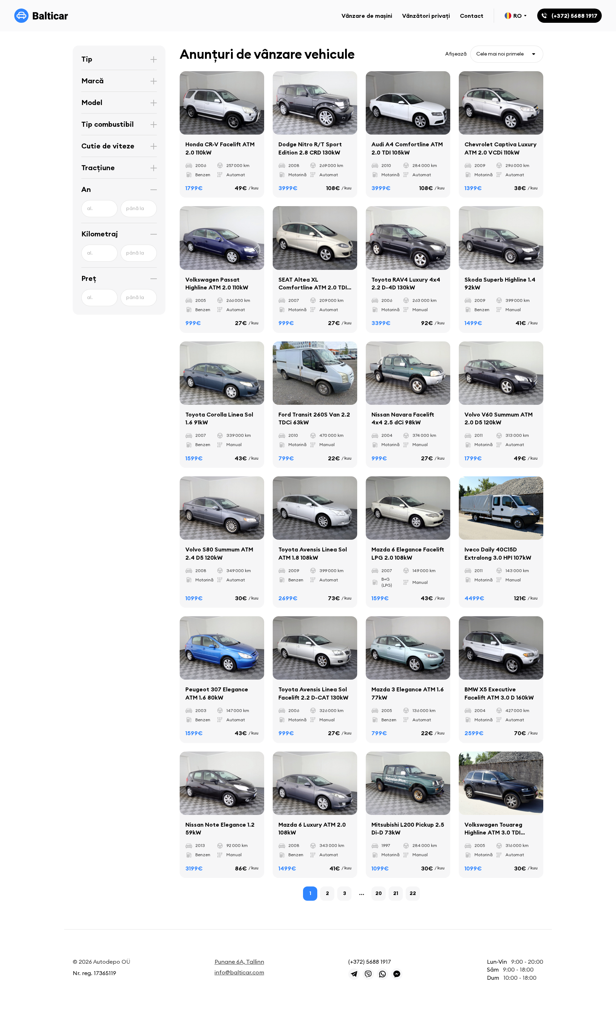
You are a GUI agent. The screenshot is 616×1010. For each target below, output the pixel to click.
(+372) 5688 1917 (369, 961)
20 (378, 893)
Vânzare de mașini (367, 15)
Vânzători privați (426, 15)
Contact (471, 15)
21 (395, 893)
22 (413, 893)
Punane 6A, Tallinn (239, 961)
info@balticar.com (239, 972)
